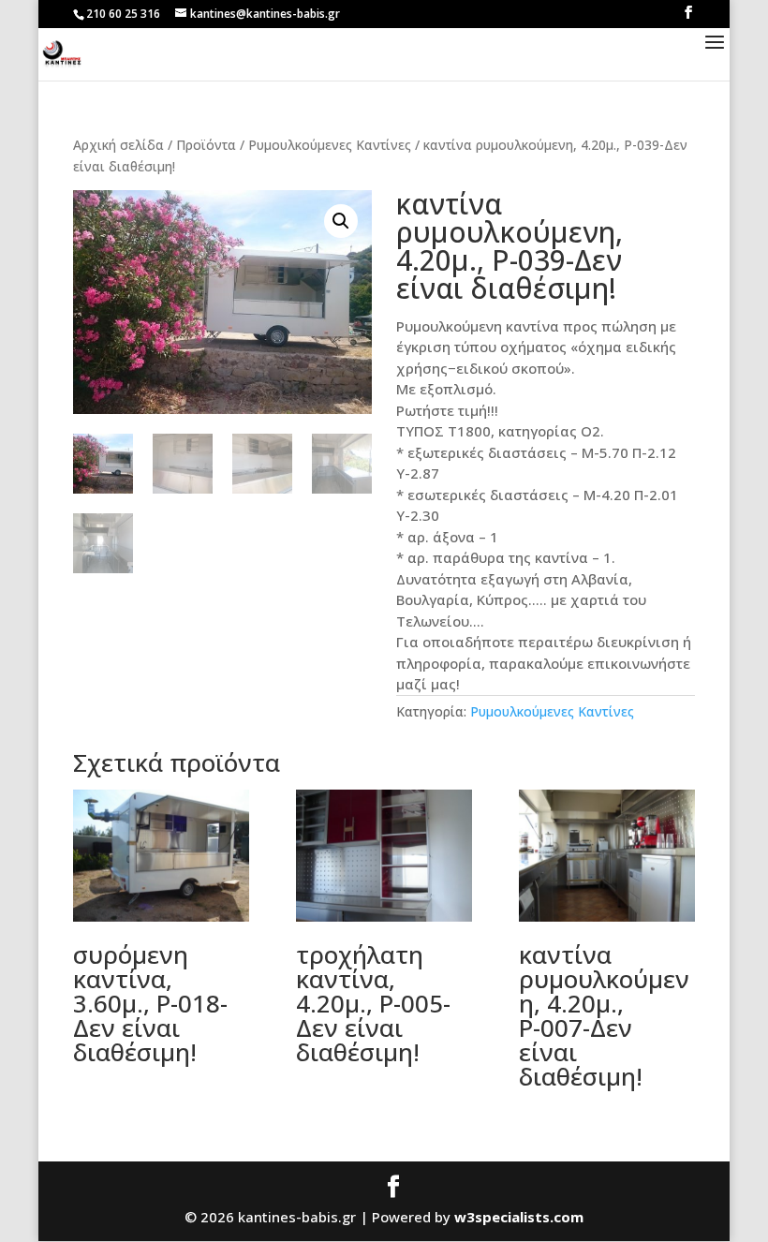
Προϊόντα (206, 145)
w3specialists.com (518, 1216)
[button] (341, 221)
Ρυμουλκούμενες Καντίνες (329, 145)
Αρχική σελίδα (118, 145)
